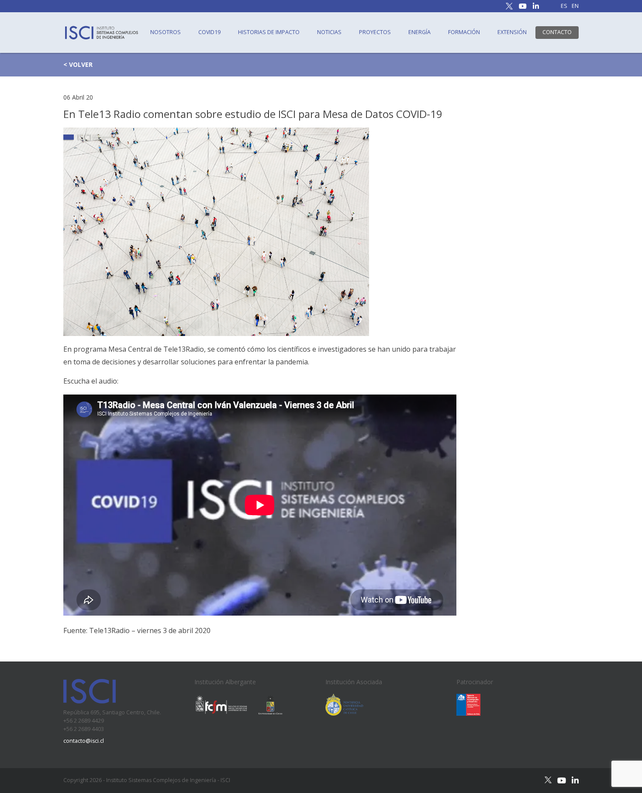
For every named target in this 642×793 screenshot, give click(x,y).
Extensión (512, 32)
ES (564, 6)
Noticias (329, 32)
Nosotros (165, 32)
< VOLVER (78, 64)
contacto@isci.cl (83, 741)
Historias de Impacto (269, 32)
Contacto (557, 32)
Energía (419, 32)
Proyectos (375, 32)
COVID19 (209, 32)
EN (575, 6)
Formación (464, 32)
